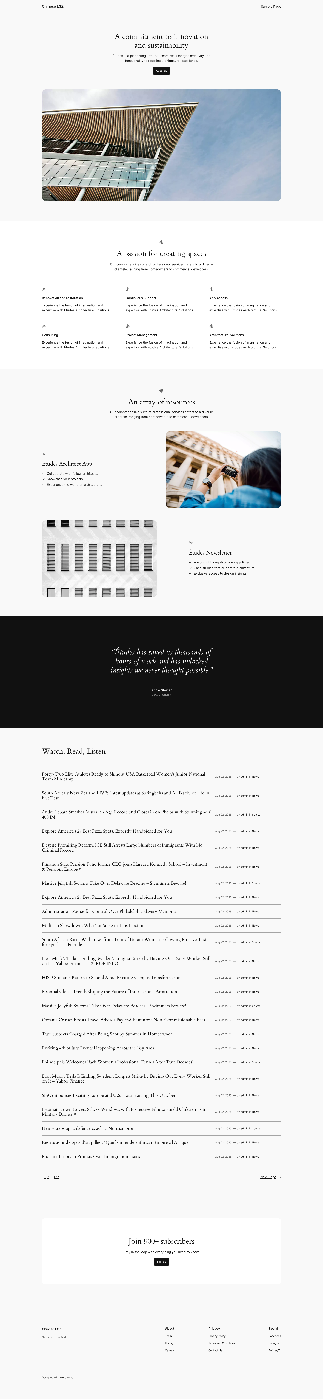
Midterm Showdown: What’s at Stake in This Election (93, 925)
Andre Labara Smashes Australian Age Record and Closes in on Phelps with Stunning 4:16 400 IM (126, 815)
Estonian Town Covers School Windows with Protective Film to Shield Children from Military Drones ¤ (124, 1112)
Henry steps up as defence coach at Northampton (88, 1128)
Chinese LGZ (53, 6)
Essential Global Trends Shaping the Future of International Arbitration (109, 991)
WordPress (66, 1377)
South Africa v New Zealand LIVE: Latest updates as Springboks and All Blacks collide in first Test (125, 796)
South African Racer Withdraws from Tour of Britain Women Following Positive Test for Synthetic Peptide (124, 942)
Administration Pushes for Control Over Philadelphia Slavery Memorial (109, 911)
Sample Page (271, 6)
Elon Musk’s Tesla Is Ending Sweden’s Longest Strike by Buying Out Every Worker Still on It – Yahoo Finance (126, 1079)
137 (56, 1177)
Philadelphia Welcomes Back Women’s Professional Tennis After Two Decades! (117, 1062)
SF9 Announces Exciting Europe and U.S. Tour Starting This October (109, 1095)
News (255, 776)
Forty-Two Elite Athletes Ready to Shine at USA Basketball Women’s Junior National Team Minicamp (123, 777)
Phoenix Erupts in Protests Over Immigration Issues (91, 1156)
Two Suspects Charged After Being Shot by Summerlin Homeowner (107, 1034)
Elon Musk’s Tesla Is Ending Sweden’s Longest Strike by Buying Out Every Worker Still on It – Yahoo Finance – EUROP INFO (126, 961)
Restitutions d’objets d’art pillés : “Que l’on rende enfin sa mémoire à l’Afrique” (116, 1142)
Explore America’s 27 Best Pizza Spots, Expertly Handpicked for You (107, 831)
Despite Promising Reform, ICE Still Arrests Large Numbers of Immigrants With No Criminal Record (122, 848)
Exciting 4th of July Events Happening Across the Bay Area (98, 1048)
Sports (256, 814)
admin (244, 776)
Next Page (270, 1177)
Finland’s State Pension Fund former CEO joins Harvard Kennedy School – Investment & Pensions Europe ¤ (124, 867)
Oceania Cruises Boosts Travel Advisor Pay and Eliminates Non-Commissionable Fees (123, 1019)
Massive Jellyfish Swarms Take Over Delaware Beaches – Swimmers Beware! (114, 883)
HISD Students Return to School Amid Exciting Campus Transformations (112, 977)
